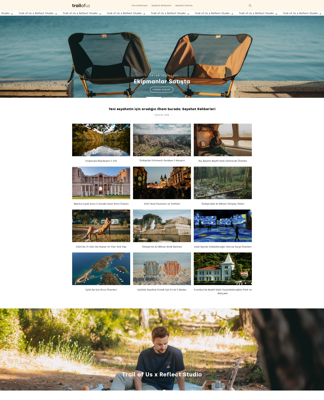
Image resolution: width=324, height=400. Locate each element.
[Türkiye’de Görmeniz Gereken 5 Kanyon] (162, 140)
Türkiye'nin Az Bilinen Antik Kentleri (162, 246)
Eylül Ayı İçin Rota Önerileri (101, 289)
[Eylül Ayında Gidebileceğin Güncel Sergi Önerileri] (223, 226)
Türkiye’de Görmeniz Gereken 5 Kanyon (162, 160)
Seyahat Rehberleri (161, 5)
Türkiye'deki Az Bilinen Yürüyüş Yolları (222, 203)
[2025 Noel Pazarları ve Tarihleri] (162, 183)
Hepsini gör (162, 115)
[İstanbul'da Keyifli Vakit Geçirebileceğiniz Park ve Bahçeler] (223, 268)
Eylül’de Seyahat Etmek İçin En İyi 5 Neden (162, 289)
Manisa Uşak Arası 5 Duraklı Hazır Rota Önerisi (101, 203)
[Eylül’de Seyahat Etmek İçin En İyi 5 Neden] (162, 268)
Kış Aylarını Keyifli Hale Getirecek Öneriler (223, 161)
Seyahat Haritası (184, 5)
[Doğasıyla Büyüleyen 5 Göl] (101, 140)
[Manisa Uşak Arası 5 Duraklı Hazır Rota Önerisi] (101, 183)
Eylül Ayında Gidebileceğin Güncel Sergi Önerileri (222, 246)
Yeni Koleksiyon (139, 5)
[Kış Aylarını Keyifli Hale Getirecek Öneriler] (223, 140)
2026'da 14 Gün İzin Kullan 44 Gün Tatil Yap (101, 246)
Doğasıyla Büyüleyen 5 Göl (101, 161)
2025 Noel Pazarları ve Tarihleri (162, 203)
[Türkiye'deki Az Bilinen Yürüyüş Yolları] (223, 183)
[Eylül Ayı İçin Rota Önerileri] (101, 268)
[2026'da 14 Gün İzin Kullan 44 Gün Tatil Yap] (101, 226)
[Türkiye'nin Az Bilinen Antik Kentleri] (162, 226)
